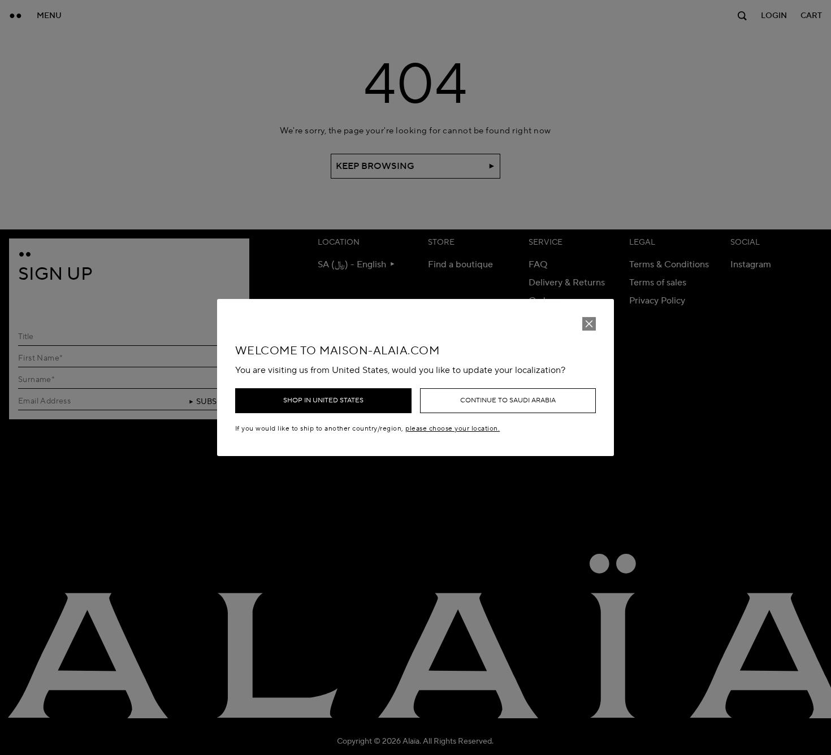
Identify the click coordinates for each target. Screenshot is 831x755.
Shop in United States (323, 400)
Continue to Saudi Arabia (508, 400)
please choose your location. (452, 428)
